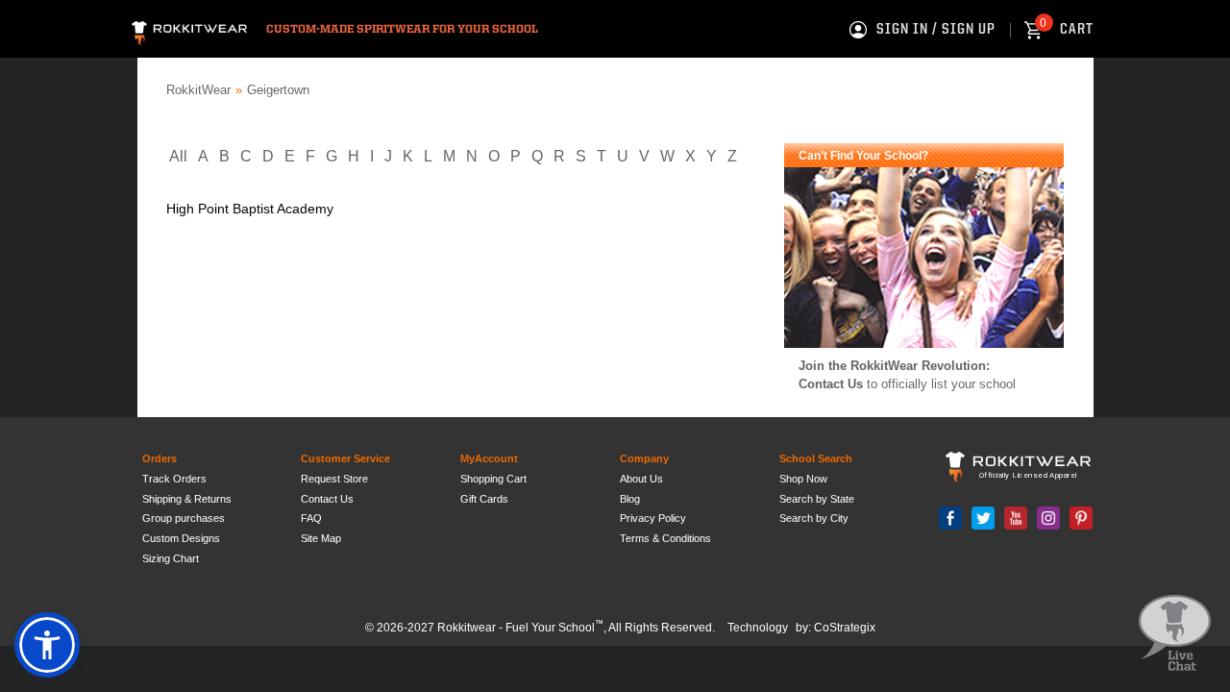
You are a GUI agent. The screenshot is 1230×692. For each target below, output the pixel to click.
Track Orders (174, 478)
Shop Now (803, 478)
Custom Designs (181, 538)
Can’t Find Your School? (863, 155)
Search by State (816, 499)
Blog (630, 499)
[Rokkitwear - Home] (189, 30)
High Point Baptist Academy (249, 208)
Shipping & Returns (187, 499)
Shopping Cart (493, 478)
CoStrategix (844, 627)
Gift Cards (484, 499)
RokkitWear (198, 90)
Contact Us (831, 384)
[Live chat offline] (1175, 634)
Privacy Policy (653, 518)
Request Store (334, 478)
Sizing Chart (170, 558)
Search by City (814, 518)
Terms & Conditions (665, 538)
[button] (47, 645)
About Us (641, 478)
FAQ (311, 518)
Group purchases (183, 518)
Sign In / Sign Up (936, 29)
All (178, 156)
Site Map (321, 538)
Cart (1067, 29)
